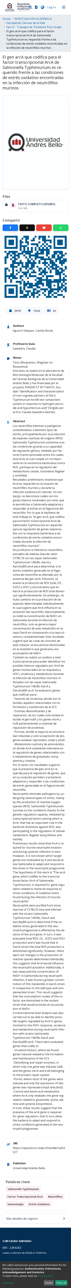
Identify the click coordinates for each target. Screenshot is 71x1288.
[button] (42, 7)
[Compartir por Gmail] (44, 227)
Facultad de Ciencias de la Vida (25, 23)
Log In (51, 7)
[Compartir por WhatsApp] (61, 227)
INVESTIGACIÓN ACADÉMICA (33, 19)
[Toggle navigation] (63, 7)
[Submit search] (30, 7)
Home (7, 19)
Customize (8, 1282)
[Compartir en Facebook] (10, 227)
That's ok (61, 1282)
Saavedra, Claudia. (24, 348)
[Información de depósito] (36, 7)
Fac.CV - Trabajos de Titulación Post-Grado (34, 27)
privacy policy (45, 1275)
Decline (49, 1282)
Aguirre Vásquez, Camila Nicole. (33, 330)
